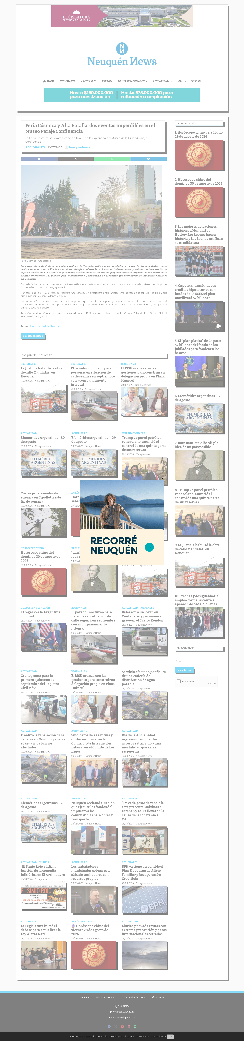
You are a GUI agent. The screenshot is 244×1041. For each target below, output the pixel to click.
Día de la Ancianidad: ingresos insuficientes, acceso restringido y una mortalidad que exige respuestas (141, 743)
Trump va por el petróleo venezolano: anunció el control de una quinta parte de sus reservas (144, 444)
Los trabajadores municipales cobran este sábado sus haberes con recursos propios (91, 873)
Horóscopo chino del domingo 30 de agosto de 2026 (40, 557)
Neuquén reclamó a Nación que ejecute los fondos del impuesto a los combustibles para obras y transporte (93, 811)
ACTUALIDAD (161, 81)
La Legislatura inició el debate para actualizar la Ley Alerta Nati (41, 930)
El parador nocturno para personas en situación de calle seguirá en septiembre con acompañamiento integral (93, 376)
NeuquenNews (79, 147)
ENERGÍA (107, 81)
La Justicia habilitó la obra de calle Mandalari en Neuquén (42, 372)
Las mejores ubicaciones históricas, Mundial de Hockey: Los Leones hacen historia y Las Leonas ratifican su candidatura (199, 235)
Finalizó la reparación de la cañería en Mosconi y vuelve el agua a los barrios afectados (43, 741)
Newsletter (185, 648)
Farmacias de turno (134, 997)
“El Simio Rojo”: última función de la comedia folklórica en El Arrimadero (43, 871)
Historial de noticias (107, 997)
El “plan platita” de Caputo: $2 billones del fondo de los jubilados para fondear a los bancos (198, 347)
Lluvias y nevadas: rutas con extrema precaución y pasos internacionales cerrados (144, 930)
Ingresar (159, 997)
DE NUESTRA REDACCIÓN (132, 81)
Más (180, 81)
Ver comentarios (33, 336)
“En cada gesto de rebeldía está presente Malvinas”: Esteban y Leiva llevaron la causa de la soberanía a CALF (143, 811)
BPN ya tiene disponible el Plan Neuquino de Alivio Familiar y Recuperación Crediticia (142, 873)
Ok (170, 1036)
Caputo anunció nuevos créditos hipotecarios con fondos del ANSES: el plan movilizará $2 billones (195, 292)
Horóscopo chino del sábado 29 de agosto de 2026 (93, 499)
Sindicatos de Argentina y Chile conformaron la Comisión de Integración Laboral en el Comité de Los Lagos (93, 743)
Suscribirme (184, 670)
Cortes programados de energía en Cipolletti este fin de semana (41, 497)
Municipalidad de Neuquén (45, 326)
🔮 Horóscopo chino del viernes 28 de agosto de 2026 (90, 930)
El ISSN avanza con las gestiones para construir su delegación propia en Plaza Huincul (143, 374)
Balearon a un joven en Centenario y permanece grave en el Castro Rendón (142, 616)
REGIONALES (67, 81)
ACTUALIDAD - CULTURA (35, 862)
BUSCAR (196, 81)
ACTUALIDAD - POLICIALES (138, 608)
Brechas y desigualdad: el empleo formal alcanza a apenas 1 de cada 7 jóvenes (143, 501)
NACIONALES (88, 81)
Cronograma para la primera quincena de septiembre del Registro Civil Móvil (40, 682)
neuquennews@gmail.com (122, 1017)
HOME (50, 81)
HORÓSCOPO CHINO (82, 492)
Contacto (85, 997)
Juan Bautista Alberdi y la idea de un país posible (91, 555)
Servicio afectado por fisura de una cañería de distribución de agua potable (144, 678)
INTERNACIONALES (133, 433)
